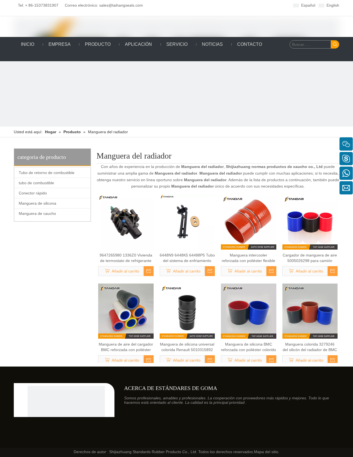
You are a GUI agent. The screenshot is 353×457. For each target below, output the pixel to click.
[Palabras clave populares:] (335, 44)
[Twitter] (194, 5)
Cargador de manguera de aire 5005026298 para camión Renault (310, 258)
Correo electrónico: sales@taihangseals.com (102, 5)
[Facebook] (177, 5)
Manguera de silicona (37, 203)
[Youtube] (203, 5)
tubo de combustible (36, 183)
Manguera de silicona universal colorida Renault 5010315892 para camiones (187, 347)
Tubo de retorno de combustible (46, 172)
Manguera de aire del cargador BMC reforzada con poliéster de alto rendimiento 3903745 (126, 347)
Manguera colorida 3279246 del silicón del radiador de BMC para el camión (310, 347)
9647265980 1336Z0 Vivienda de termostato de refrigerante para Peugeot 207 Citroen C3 (126, 258)
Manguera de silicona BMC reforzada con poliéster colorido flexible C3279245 (248, 347)
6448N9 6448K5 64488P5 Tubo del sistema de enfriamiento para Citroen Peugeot (187, 258)
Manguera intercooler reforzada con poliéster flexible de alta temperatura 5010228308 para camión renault (248, 258)
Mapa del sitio (266, 452)
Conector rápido (33, 193)
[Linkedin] (186, 5)
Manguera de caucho (37, 213)
